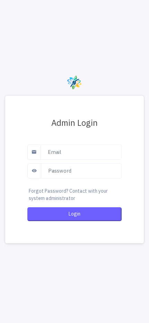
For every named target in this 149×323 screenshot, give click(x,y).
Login (74, 214)
